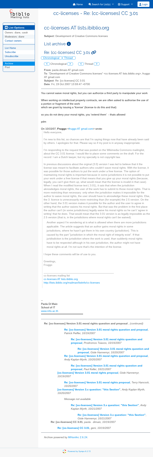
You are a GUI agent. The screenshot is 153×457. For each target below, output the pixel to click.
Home (79, 4)
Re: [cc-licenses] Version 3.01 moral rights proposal (97, 382)
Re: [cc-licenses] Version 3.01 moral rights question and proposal (106, 329)
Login (144, 4)
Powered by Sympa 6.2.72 (79, 451)
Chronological (51, 58)
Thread (69, 58)
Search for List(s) (100, 4)
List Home (10, 48)
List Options (16, 27)
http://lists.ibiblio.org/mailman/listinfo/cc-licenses (72, 282)
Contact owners (13, 40)
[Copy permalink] (93, 52)
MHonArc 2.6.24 (77, 437)
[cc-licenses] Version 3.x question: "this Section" (88, 389)
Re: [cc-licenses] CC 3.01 (73, 428)
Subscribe (10, 52)
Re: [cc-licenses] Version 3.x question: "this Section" (105, 405)
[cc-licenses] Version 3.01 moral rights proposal (87, 372)
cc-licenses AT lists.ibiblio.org (61, 279)
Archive (9, 63)
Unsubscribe (11, 56)
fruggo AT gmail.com (81, 128)
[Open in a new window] (69, 44)
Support (124, 4)
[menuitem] (78, 4)
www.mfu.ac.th (49, 311)
